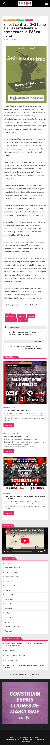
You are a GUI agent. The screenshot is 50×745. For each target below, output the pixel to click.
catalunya (21, 316)
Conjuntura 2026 (11, 660)
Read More (9, 425)
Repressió (8, 631)
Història (8, 613)
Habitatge (8, 608)
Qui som (18, 738)
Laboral (30, 459)
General (8, 604)
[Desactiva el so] (41, 551)
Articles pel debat (11, 572)
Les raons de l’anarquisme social (15, 436)
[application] (25, 541)
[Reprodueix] (5, 551)
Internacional (37, 363)
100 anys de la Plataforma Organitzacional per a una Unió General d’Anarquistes (25, 644)
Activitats (8, 563)
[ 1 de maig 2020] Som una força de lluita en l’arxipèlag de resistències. (24, 497)
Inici (11, 738)
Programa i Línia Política (30, 738)
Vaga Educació (10, 650)
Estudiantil (28, 19)
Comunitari (9, 581)
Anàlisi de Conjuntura (11, 363)
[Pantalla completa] (45, 551)
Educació (21, 19)
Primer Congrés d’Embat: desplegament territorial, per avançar (24, 666)
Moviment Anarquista (13, 626)
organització (22, 320)
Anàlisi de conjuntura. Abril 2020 (15, 410)
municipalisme (10, 320)
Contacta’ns (25, 742)
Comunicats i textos (10, 19)
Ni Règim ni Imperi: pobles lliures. (17, 655)
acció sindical (10, 316)
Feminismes (9, 599)
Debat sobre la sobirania (13, 586)
